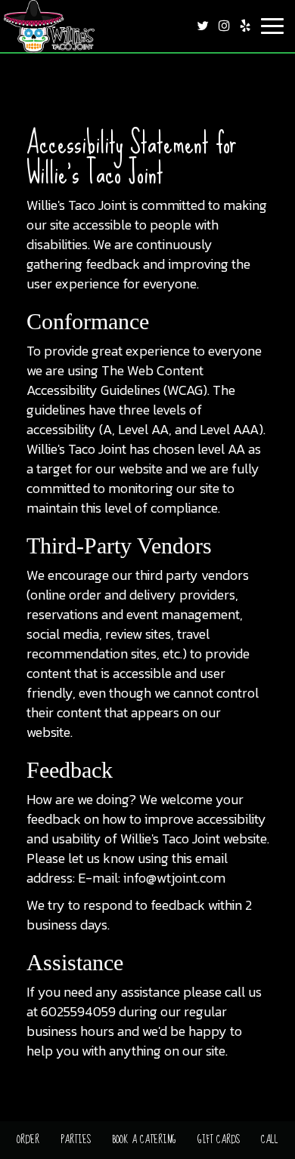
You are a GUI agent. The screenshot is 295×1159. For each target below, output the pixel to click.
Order (28, 1139)
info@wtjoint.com (174, 878)
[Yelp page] (245, 26)
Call (269, 1139)
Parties (76, 1139)
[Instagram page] (223, 26)
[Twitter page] (202, 26)
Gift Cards (218, 1139)
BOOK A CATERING (144, 1139)
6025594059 (78, 1011)
